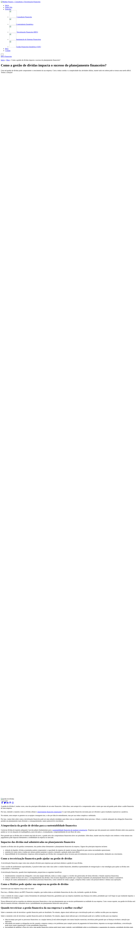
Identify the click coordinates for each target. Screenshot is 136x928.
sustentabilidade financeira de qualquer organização (70, 830)
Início (3, 60)
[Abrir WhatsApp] (131, 922)
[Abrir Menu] (2, 54)
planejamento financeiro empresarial (49, 812)
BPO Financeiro (6, 56)
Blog (8, 60)
